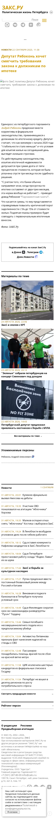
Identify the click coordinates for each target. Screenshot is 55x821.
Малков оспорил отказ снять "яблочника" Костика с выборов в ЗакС (27, 522)
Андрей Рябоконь (11, 128)
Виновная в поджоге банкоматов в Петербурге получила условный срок (23, 596)
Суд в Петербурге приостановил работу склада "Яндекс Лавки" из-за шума (27, 557)
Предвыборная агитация (17, 729)
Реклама (26, 725)
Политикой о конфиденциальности (21, 807)
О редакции (9, 725)
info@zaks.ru (29, 775)
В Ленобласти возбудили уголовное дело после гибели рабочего (26, 533)
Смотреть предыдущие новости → (27, 693)
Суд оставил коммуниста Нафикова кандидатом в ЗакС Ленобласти (26, 544)
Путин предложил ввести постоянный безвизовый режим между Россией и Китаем (26, 582)
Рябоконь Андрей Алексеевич (16, 456)
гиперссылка (31, 746)
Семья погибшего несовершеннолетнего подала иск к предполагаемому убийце (22, 625)
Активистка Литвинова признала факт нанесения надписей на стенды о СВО (25, 639)
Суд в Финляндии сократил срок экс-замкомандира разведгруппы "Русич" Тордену (27, 611)
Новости (6, 49)
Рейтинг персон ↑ (27, 705)
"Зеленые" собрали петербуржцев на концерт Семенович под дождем (24, 375)
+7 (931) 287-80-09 (11, 775)
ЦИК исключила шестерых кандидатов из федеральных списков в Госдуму (27, 668)
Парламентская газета (34, 196)
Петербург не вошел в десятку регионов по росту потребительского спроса (24, 682)
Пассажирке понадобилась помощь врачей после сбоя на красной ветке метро (26, 654)
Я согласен (12, 812)
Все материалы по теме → (28, 436)
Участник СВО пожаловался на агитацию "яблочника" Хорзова (24, 509)
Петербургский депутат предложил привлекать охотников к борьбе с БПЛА (25, 426)
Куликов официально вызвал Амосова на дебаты (24, 496)
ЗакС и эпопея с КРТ (13, 325)
